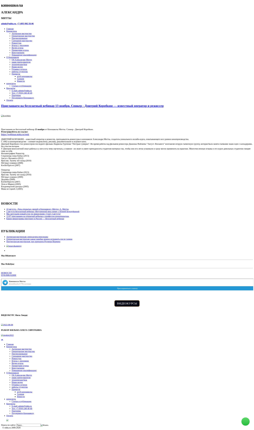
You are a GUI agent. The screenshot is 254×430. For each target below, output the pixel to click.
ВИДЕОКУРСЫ (127, 303)
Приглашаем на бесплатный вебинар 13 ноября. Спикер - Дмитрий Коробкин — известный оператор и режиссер (82, 106)
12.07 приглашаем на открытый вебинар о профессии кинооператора (37, 216)
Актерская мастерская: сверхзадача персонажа (27, 237)
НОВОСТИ (6, 273)
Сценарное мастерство (22, 41)
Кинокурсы (11, 31)
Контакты (10, 88)
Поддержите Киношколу (23, 98)
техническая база (19, 64)
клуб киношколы (24, 76)
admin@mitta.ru (8, 23)
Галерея (20, 79)
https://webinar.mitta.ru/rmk (15, 134)
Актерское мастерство (22, 33)
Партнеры (16, 95)
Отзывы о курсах (19, 69)
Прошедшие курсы (20, 50)
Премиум (16, 74)
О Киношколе (12, 57)
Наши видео (17, 67)
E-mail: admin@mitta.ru (22, 91)
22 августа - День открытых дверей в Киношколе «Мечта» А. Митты (37, 209)
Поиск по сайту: (8, 425)
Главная (9, 29)
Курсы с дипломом (20, 45)
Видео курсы (17, 48)
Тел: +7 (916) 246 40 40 (22, 93)
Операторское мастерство (23, 36)
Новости (21, 81)
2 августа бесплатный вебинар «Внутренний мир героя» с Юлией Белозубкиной (42, 211)
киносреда (11, 83)
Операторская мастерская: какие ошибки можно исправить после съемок (39, 239)
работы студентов (20, 71)
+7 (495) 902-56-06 (25, 23)
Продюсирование (20, 38)
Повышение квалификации (24, 55)
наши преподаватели (21, 62)
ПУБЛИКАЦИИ (8, 275)
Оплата (9, 100)
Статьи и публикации (21, 86)
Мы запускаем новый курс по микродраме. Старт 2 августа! (33, 214)
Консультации (18, 52)
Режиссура (16, 43)
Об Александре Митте (22, 60)
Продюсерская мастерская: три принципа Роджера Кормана (33, 241)
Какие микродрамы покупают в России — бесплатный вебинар (35, 219)
